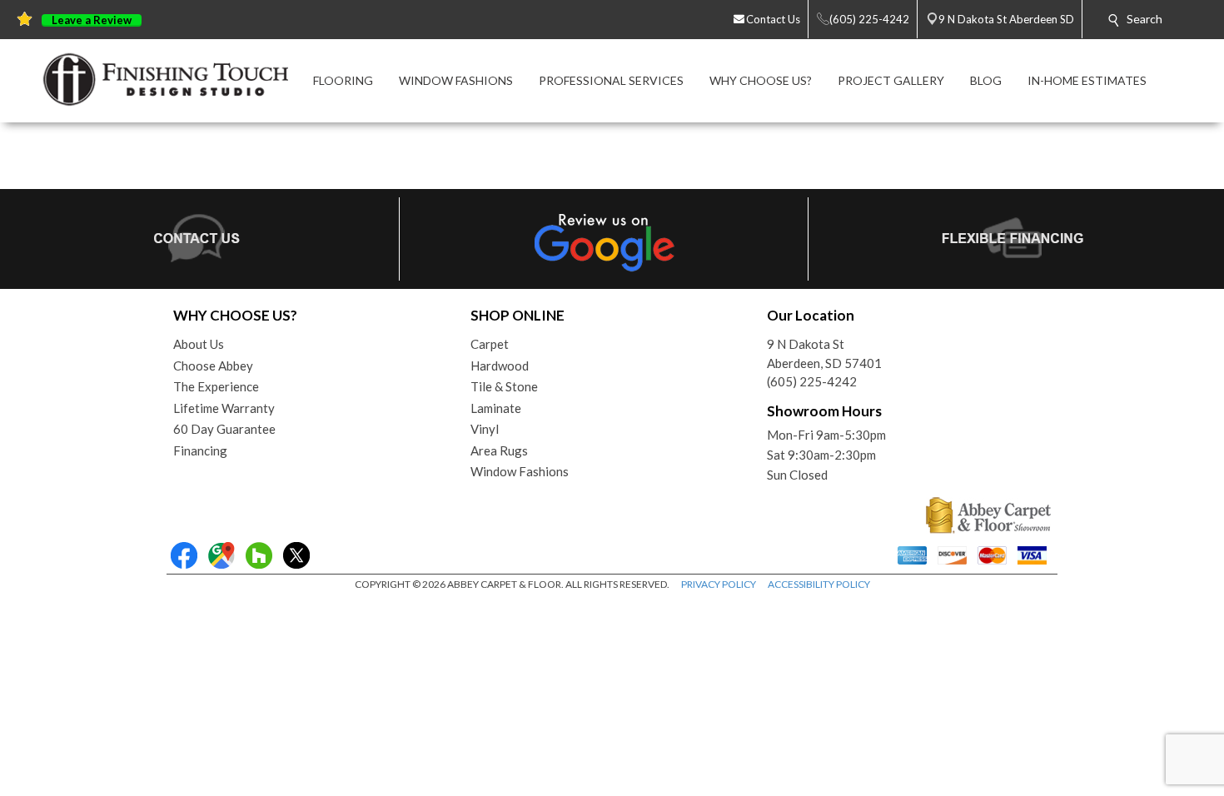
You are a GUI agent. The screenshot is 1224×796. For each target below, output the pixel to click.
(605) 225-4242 (812, 381)
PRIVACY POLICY (718, 584)
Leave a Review (92, 20)
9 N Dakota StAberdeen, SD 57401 (824, 353)
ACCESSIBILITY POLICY (819, 584)
